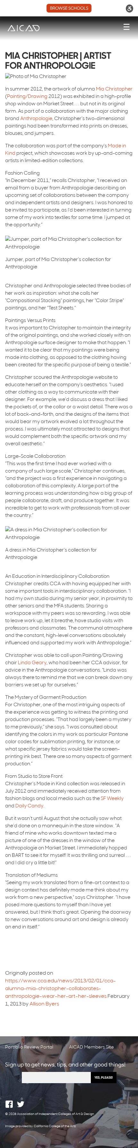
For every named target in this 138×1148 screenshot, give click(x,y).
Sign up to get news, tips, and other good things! (65, 1065)
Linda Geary (32, 663)
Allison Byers (44, 1004)
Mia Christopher (114, 89)
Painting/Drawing (27, 96)
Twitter (21, 1104)
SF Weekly (112, 798)
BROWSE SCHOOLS (69, 8)
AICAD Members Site (91, 1047)
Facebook (9, 1104)
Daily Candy (29, 806)
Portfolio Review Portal (29, 1047)
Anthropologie (36, 119)
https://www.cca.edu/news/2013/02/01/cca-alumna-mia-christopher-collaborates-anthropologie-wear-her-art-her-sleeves (60, 988)
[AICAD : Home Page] (23, 28)
